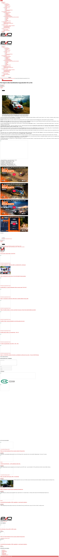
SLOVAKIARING (8, 15)
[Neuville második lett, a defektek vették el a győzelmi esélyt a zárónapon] (5, 262)
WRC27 (1, 500)
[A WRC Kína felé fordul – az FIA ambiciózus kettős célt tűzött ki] (6, 461)
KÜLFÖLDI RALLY (7, 7)
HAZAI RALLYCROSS (7, 12)
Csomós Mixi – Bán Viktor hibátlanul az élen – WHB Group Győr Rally (14, 246)
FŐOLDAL (3, 2)
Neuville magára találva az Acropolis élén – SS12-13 (9, 332)
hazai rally (4, 550)
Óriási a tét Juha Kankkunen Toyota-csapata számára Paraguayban (12, 536)
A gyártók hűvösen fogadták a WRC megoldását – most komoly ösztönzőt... (13, 502)
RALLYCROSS (4, 11)
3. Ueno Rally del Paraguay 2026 (4, 449)
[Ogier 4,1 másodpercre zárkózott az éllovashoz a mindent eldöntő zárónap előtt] (5, 296)
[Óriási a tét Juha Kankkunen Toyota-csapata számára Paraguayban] (6, 448)
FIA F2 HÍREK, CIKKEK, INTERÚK (9, 25)
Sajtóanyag (4, 553)
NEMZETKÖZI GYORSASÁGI (8, 23)
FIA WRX (7, 18)
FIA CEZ (7, 17)
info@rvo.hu (5, 521)
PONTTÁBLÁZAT (6, 27)
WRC (6, 8)
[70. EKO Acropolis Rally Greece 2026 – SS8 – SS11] (5, 341)
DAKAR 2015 (8, 10)
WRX (6, 19)
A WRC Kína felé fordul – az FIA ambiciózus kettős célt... (10, 463)
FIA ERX (7, 20)
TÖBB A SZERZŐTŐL (11, 253)
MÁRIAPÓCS (8, 57)
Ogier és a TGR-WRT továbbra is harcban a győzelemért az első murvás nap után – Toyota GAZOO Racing (19, 354)
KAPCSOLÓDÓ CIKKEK (4, 253)
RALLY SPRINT (8, 50)
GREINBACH (8, 14)
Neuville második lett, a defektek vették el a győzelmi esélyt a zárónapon (13, 264)
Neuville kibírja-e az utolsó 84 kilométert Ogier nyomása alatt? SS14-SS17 (13, 287)
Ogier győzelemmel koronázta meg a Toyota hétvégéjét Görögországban (13, 276)
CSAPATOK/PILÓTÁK (7, 26)
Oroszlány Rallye (2, 487)
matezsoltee (3, 84)
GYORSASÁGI (4, 21)
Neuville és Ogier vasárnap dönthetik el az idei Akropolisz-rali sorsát (12, 321)
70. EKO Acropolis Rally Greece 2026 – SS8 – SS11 (9, 343)
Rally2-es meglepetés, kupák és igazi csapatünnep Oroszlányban (11, 489)
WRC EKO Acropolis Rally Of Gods (7, 80)
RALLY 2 (7, 5)
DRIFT (3, 28)
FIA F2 (3, 24)
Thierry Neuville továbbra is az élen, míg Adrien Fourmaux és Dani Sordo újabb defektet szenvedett (18, 309)
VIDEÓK (3, 75)
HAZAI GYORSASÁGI (7, 22)
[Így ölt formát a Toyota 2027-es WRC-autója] (2, 527)
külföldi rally (4, 551)
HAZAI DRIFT (6, 29)
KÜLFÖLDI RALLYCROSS (8, 16)
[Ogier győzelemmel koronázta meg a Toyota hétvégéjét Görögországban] (5, 273)
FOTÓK (3, 31)
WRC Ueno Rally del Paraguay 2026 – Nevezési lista (9, 476)
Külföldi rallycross (5, 554)
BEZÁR (1, 0)
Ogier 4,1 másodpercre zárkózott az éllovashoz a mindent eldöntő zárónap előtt (14, 298)
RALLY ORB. (8, 4)
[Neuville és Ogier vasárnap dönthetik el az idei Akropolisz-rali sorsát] (5, 318)
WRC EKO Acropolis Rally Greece (7, 238)
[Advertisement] (16, 39)
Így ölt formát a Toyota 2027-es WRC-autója (8, 529)
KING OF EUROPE (7, 30)
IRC (6, 9)
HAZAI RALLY (6, 3)
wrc (2, 79)
